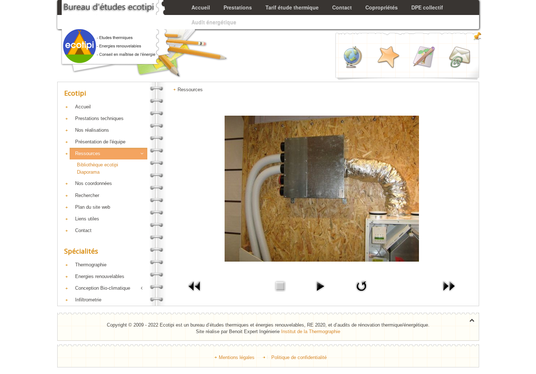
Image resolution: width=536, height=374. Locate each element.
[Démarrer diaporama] (320, 286)
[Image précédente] (194, 286)
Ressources (87, 153)
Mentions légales (237, 357)
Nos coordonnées (93, 183)
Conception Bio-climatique (102, 288)
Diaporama (88, 172)
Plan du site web (92, 207)
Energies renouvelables (99, 276)
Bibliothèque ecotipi (97, 164)
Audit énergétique (213, 22)
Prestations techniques (99, 118)
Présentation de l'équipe (100, 141)
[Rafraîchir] (361, 286)
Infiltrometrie (88, 299)
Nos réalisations (92, 130)
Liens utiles (87, 218)
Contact (83, 230)
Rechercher (87, 195)
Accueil (83, 106)
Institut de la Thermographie (310, 331)
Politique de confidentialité (299, 357)
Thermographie (90, 264)
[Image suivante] (449, 286)
